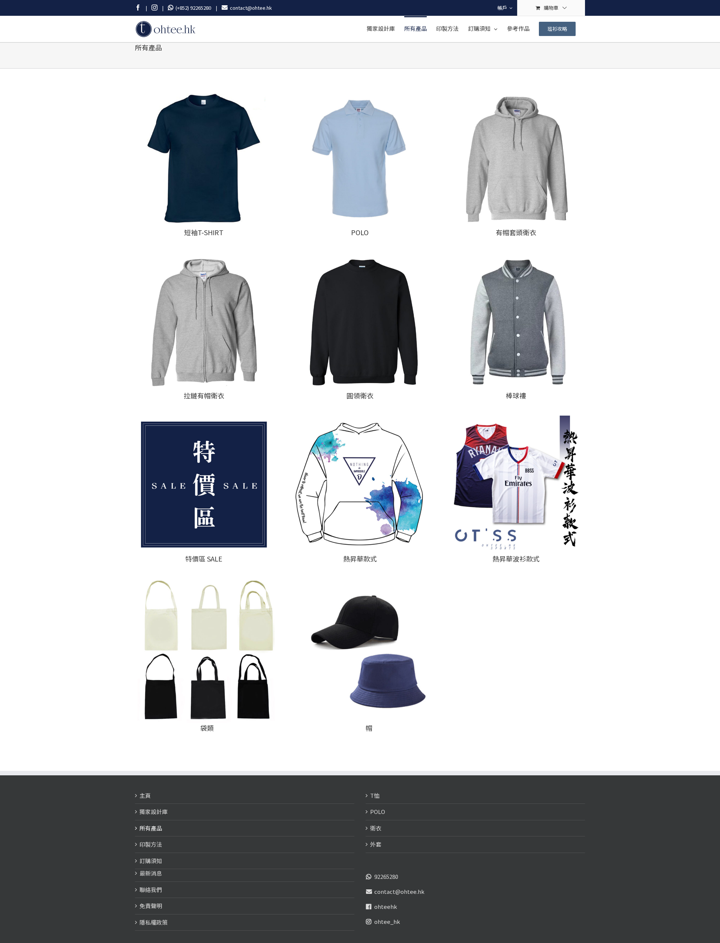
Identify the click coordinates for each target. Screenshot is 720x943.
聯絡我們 (151, 889)
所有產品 (151, 828)
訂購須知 (151, 861)
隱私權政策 (154, 922)
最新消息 (151, 873)
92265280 (386, 876)
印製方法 (151, 844)
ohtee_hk (387, 921)
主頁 (145, 795)
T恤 (375, 795)
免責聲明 (151, 906)
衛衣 (375, 828)
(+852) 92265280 (192, 7)
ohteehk (385, 906)
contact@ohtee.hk (399, 891)
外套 (375, 844)
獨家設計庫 (154, 811)
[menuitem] (504, 8)
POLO (377, 811)
